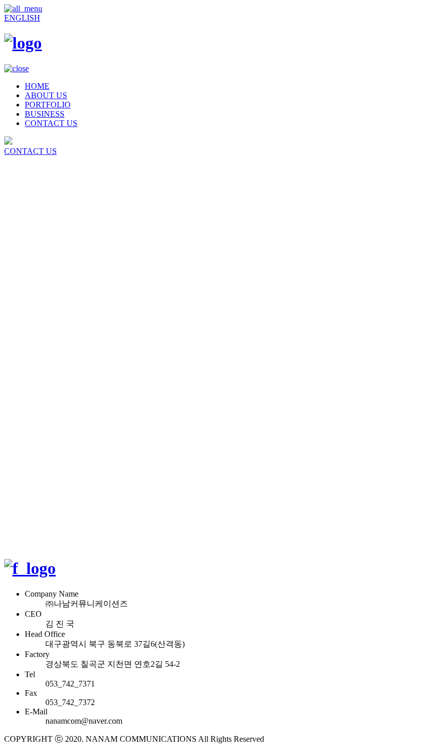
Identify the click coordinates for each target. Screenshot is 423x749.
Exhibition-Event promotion (70, 248)
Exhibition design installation (72, 229)
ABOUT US (46, 95)
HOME (37, 86)
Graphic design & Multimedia (73, 257)
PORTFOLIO (48, 104)
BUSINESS (44, 114)
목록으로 (20, 593)
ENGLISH (22, 17)
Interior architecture (56, 239)
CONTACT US (51, 123)
